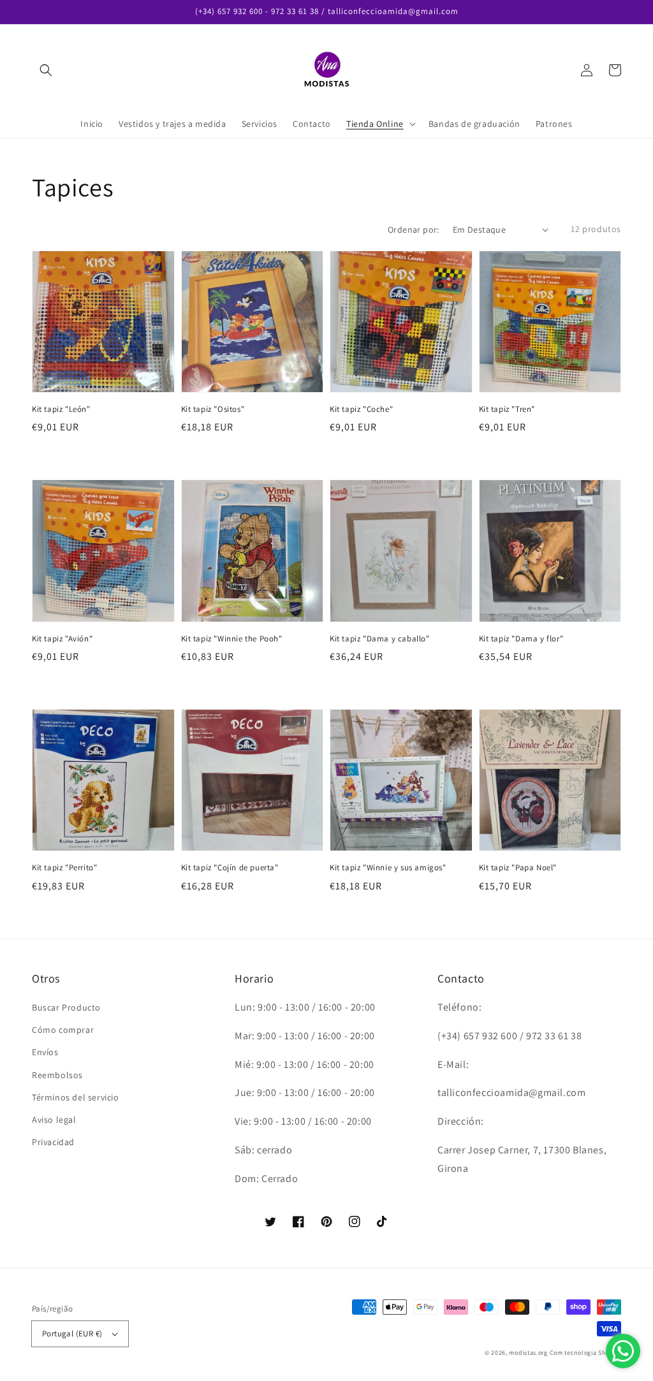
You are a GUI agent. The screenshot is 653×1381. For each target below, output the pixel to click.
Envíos (45, 1052)
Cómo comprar (63, 1029)
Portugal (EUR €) (72, 1333)
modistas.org (528, 1352)
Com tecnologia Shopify (585, 1352)
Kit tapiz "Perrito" (64, 867)
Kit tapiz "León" (61, 409)
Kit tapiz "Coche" (361, 409)
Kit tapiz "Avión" (62, 638)
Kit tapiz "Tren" (507, 409)
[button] (46, 70)
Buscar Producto (66, 1007)
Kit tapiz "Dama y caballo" (380, 638)
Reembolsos (57, 1075)
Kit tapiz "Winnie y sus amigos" (388, 867)
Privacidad (53, 1142)
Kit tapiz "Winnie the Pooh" (231, 638)
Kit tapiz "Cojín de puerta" (230, 867)
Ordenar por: (413, 229)
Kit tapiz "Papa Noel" (518, 867)
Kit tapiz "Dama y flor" (521, 638)
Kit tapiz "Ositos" (213, 409)
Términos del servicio (75, 1097)
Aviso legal (54, 1119)
